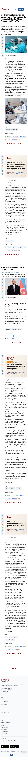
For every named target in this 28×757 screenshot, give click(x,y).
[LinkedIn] (17, 741)
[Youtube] (11, 741)
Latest (2, 699)
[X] (8, 741)
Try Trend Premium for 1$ (13, 143)
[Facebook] (5, 741)
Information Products (5, 722)
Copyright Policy (4, 731)
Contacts (3, 710)
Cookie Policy (4, 733)
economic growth (13, 637)
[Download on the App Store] (5, 746)
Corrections (3, 714)
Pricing (2, 720)
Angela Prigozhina (10, 639)
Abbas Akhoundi (9, 241)
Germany (12, 488)
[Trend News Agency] (5, 680)
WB (6, 637)
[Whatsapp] (2, 741)
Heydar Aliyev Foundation (11, 129)
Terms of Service (4, 727)
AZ (14, 754)
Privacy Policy (4, 729)
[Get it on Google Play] (14, 746)
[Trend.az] (5, 9)
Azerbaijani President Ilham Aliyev (13, 329)
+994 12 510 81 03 (4, 691)
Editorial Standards (5, 712)
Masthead (3, 708)
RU (16, 754)
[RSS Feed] (20, 741)
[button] (2, 37)
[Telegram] (14, 741)
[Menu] (25, 9)
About (2, 706)
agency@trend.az (4, 692)
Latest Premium (4, 701)
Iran (6, 488)
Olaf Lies (18, 488)
